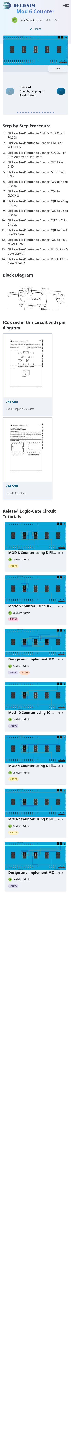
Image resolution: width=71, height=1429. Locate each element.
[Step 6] (31, 112)
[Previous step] (10, 91)
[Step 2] (20, 112)
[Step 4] (26, 112)
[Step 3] (23, 112)
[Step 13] (50, 112)
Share (37, 29)
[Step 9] (39, 112)
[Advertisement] (35, 1053)
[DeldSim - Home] (20, 5)
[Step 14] (53, 112)
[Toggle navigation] (64, 5)
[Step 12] (48, 112)
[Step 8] (37, 112)
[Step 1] (17, 112)
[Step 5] (28, 112)
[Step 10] (42, 112)
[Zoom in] (64, 68)
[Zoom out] (51, 68)
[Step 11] (45, 112)
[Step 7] (34, 112)
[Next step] (61, 91)
